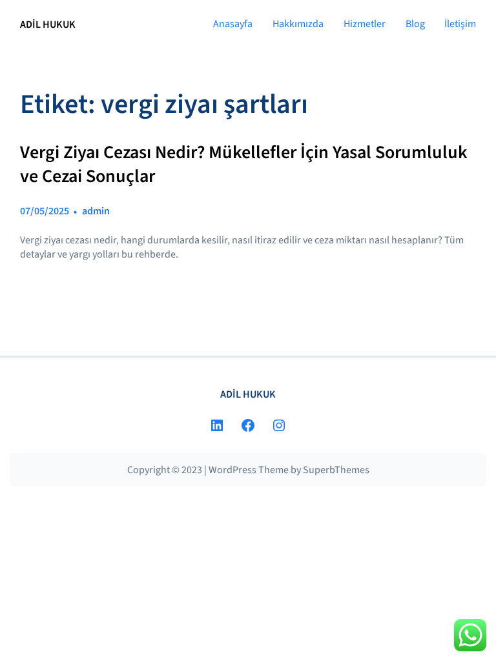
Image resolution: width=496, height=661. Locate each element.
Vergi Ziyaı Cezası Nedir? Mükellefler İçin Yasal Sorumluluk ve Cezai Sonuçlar (244, 164)
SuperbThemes (336, 470)
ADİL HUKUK (48, 24)
